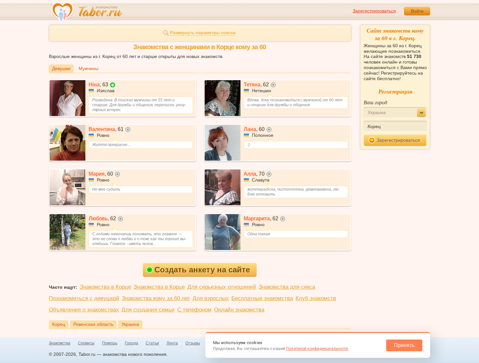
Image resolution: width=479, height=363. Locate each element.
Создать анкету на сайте (202, 269)
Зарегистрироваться (374, 10)
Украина (130, 324)
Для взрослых (211, 298)
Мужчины (88, 68)
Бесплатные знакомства (262, 298)
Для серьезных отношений (221, 287)
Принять (404, 345)
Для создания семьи (148, 310)
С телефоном (194, 310)
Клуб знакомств (316, 298)
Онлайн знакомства (239, 310)
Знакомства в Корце (105, 287)
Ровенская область (93, 324)
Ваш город (375, 102)
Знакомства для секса (287, 287)
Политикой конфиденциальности (317, 348)
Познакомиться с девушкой (84, 298)
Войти (417, 11)
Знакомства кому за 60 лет (156, 298)
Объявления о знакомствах (84, 310)
